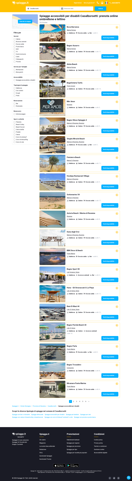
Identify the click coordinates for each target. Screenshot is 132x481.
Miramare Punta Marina (76, 383)
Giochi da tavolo (21, 54)
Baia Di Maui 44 (73, 306)
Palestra (18, 122)
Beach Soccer (20, 127)
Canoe (18, 134)
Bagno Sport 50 (73, 269)
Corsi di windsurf (21, 137)
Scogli (18, 93)
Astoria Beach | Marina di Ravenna (81, 213)
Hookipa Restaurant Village (78, 176)
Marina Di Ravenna (72, 160)
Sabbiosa (19, 88)
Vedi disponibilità (108, 38)
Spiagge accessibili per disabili (54, 414)
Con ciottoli (19, 90)
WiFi (17, 49)
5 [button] (82, 401)
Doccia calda (20, 44)
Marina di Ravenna (72, 179)
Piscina (18, 61)
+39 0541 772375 (70, 472)
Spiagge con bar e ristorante (21, 414)
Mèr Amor (71, 101)
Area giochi (19, 72)
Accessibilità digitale (100, 453)
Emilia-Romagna (25, 406)
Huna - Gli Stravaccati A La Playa (80, 288)
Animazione (19, 69)
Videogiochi (19, 59)
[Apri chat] (129, 478)
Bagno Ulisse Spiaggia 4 (77, 120)
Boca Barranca (73, 27)
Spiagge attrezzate (37, 414)
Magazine (42, 443)
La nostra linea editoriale (47, 446)
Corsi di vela (20, 142)
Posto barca (20, 46)
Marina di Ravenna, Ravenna (75, 123)
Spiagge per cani (85, 414)
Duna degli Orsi (73, 232)
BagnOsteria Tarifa (74, 83)
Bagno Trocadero (74, 365)
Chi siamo (42, 440)
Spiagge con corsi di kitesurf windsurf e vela (59, 417)
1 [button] (70, 401)
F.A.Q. (41, 453)
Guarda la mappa (25, 21)
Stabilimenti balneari (73, 440)
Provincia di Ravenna (39, 406)
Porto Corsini (71, 86)
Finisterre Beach (73, 157)
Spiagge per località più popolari (77, 453)
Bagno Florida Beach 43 (76, 325)
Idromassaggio (21, 114)
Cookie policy (98, 440)
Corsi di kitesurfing (22, 139)
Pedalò (18, 132)
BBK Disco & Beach (75, 250)
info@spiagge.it (79, 472)
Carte (17, 56)
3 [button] (76, 401)
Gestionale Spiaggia (45, 456)
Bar (17, 103)
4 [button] (79, 401)
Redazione (42, 449)
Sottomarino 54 (73, 194)
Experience (78, 3)
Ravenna (69, 104)
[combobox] (43, 8)
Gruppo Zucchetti (17, 444)
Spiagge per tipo (72, 449)
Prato (17, 95)
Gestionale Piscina (45, 459)
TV (17, 51)
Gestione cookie (99, 449)
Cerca (100, 8)
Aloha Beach (72, 64)
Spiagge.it (15, 406)
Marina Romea (71, 30)
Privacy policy (98, 443)
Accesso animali (21, 41)
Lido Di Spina (71, 328)
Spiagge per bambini (72, 414)
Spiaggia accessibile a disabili (25, 80)
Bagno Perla (72, 346)
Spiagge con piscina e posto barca (85, 417)
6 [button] (85, 401)
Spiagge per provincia (73, 446)
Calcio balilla (20, 129)
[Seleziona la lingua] (106, 2)
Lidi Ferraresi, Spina (73, 272)
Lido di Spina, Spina (73, 291)
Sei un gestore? (89, 3)
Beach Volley (20, 124)
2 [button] (73, 401)
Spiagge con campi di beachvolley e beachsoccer (27, 417)
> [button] (88, 401)
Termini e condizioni (100, 446)
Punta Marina (71, 253)
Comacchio (70, 368)
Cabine (18, 39)
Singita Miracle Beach (76, 139)
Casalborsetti (52, 406)
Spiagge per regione (73, 443)
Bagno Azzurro (73, 46)
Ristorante (19, 106)
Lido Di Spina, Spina (73, 309)
